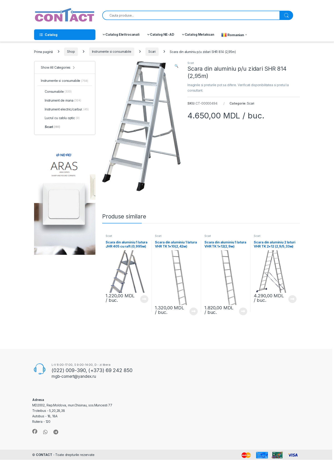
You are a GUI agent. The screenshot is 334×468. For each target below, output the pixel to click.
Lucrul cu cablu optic (62, 118)
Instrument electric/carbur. (67, 109)
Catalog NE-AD (162, 34)
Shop (71, 51)
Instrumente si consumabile (111, 51)
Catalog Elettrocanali (122, 34)
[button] (176, 66)
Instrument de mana (63, 100)
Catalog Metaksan (199, 34)
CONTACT (44, 455)
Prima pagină (43, 51)
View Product (142, 299)
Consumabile (58, 91)
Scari (152, 51)
